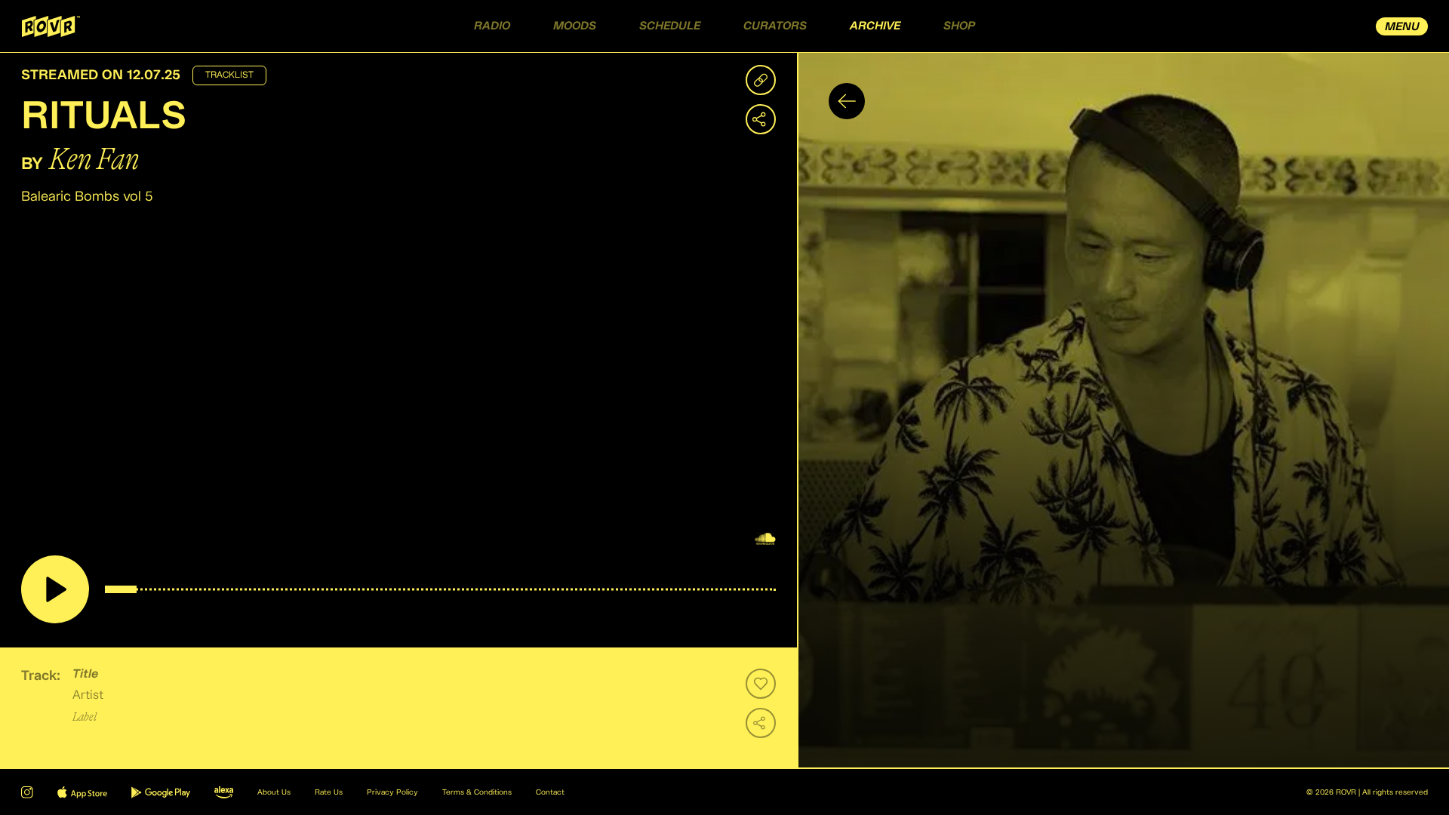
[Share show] (761, 119)
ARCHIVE (875, 26)
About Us (274, 792)
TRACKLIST (229, 75)
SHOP (959, 26)
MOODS (574, 26)
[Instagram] (27, 792)
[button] (1123, 410)
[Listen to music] (55, 589)
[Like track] (761, 684)
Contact (550, 792)
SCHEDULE (669, 26)
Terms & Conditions (477, 792)
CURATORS (775, 26)
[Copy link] (761, 80)
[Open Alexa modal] (223, 792)
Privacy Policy (392, 792)
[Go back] (847, 101)
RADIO (492, 26)
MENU (1402, 26)
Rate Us (329, 792)
